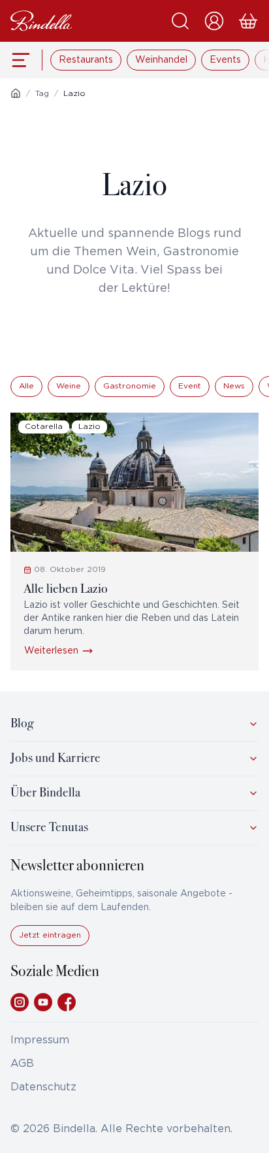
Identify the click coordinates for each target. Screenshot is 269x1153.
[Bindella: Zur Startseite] (41, 20)
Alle (26, 386)
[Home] (15, 93)
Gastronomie (129, 386)
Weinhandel (161, 60)
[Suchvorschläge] (180, 20)
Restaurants (86, 60)
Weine (68, 386)
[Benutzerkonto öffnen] (214, 20)
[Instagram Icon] (19, 1002)
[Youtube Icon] (43, 1002)
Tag (42, 93)
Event (189, 386)
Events (225, 60)
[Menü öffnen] (21, 60)
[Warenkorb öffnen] (248, 20)
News (234, 386)
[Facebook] (66, 1002)
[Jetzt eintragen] (49, 943)
